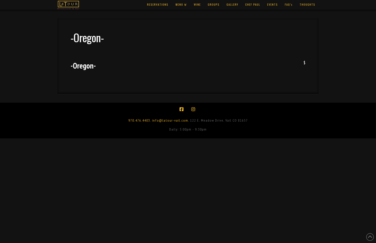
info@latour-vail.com (170, 120)
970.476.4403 (139, 120)
